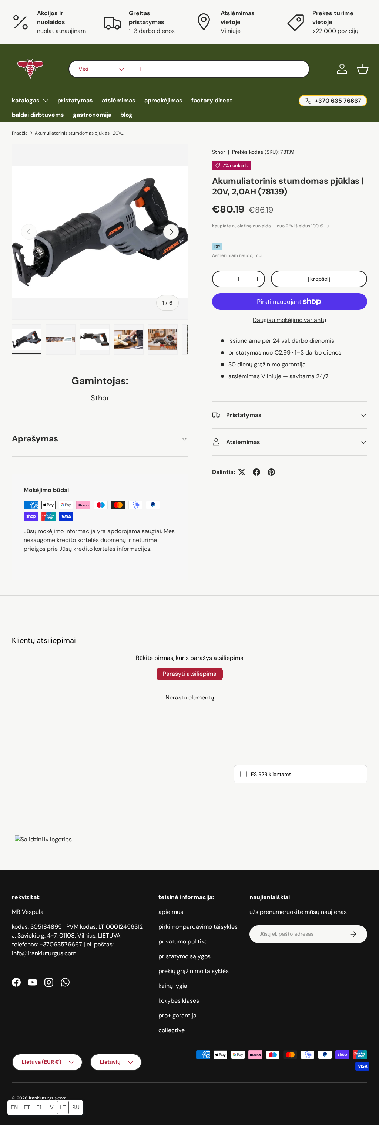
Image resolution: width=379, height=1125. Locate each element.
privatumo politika (183, 941)
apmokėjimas (163, 100)
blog (126, 115)
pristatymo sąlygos (184, 956)
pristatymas (75, 100)
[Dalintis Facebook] (256, 472)
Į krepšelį (319, 278)
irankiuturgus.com (48, 1098)
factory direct (211, 100)
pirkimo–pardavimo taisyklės (198, 927)
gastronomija (92, 115)
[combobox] (189, 69)
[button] (363, 69)
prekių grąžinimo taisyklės (193, 971)
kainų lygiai (173, 986)
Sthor (218, 152)
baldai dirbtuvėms (38, 115)
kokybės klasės (178, 1000)
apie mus (170, 912)
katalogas (26, 100)
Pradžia (20, 133)
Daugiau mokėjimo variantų (289, 320)
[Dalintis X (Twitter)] (241, 472)
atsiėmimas (118, 100)
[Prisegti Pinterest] (271, 472)
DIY (217, 246)
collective (171, 1030)
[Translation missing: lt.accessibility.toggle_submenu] (45, 100)
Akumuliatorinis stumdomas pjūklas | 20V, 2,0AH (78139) (79, 133)
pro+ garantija (177, 1015)
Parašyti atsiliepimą (190, 674)
